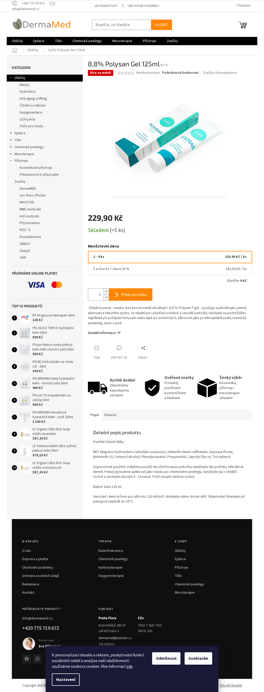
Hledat (161, 24)
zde (129, 666)
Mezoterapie (24, 154)
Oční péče (27, 119)
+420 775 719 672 (40, 628)
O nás (26, 550)
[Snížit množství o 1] (106, 297)
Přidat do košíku (134, 294)
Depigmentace (31, 112)
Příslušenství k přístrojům (39, 174)
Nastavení (65, 679)
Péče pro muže (31, 126)
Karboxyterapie (110, 567)
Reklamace (30, 584)
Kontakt (28, 592)
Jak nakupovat (106, 6)
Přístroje (21, 160)
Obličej (19, 78)
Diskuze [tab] (110, 415)
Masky (24, 85)
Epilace (20, 133)
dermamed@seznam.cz (114, 638)
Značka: (220, 72)
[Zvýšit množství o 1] (106, 292)
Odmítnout (166, 658)
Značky (20, 181)
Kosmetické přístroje (36, 167)
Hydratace (28, 91)
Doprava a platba (35, 559)
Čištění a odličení (33, 105)
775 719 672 (106, 644)
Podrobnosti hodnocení (180, 72)
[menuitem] (17, 41)
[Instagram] (37, 659)
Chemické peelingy (29, 147)
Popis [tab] (94, 415)
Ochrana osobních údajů (40, 575)
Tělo (17, 140)
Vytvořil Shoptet (231, 685)
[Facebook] (26, 659)
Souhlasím (198, 658)
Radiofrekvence (110, 550)
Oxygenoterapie (111, 575)
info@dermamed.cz (37, 618)
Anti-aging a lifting (33, 98)
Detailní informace (102, 333)
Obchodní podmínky (143, 6)
